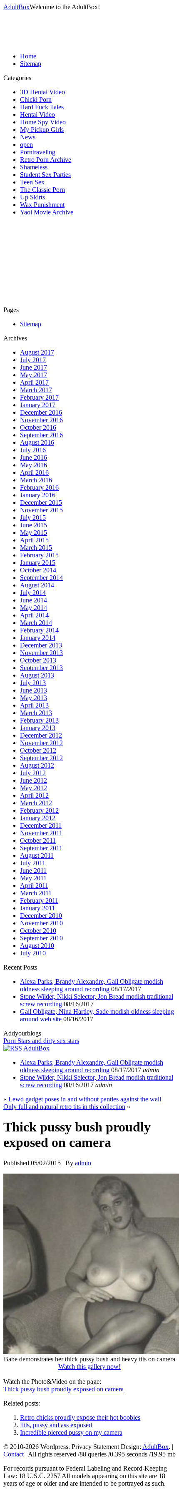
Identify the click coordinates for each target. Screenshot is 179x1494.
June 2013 (33, 690)
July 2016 (33, 449)
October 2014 (38, 570)
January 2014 (37, 637)
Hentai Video (37, 114)
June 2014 (33, 600)
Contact (13, 1454)
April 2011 (34, 885)
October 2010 (38, 930)
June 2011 (33, 870)
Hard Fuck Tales (42, 107)
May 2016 (33, 465)
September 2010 (41, 938)
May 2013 (33, 697)
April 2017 (34, 382)
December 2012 (41, 735)
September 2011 (41, 848)
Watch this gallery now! (89, 1366)
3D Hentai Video (42, 92)
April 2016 (34, 472)
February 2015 (39, 555)
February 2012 (39, 810)
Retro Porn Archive (45, 159)
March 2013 (36, 712)
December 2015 (41, 502)
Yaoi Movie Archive (46, 212)
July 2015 (33, 517)
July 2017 (33, 359)
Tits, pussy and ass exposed (56, 1424)
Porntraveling (37, 152)
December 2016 (41, 412)
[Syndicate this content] (12, 1048)
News (27, 137)
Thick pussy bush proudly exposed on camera (63, 1389)
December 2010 (41, 915)
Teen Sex (32, 182)
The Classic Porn (42, 189)
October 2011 (38, 840)
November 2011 (41, 832)
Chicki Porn (36, 99)
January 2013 (37, 727)
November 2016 (41, 419)
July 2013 (33, 682)
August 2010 (37, 945)
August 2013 (37, 675)
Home (28, 56)
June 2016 (33, 457)
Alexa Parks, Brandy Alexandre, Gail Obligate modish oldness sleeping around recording (91, 985)
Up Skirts (32, 197)
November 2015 (41, 510)
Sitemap (30, 63)
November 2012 (41, 742)
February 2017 (39, 397)
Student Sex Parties (45, 174)
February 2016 (39, 487)
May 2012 (33, 787)
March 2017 (36, 389)
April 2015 (34, 540)
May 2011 (33, 878)
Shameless (33, 167)
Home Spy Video (43, 122)
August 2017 (37, 352)
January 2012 (37, 817)
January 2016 (37, 495)
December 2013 (41, 645)
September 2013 (41, 667)
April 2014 (34, 615)
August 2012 (37, 765)
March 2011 (36, 893)
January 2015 (37, 562)
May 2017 (33, 374)
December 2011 (41, 825)
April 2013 (34, 705)
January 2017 (37, 404)
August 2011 (37, 855)
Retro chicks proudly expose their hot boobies (80, 1417)
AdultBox (16, 6)
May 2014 (33, 607)
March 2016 (36, 480)
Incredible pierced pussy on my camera (71, 1432)
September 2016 (41, 434)
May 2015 (33, 532)
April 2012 (34, 795)
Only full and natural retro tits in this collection (64, 1106)
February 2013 (39, 720)
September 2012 (41, 757)
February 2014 (39, 630)
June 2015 (33, 525)
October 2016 (38, 427)
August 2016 (37, 442)
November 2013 (41, 652)
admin (83, 1162)
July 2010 (33, 953)
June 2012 (33, 780)
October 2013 (38, 660)
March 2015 (36, 547)
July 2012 (33, 772)
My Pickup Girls (42, 129)
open (26, 144)
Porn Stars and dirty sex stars (41, 1040)
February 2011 (39, 900)
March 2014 (36, 622)
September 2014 (41, 577)
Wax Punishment (42, 204)
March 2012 (36, 802)
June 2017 (33, 367)
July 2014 (33, 592)
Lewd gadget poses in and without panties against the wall (84, 1099)
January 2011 (37, 908)
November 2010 (41, 923)
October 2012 (38, 750)
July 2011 (32, 863)
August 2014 (37, 585)
